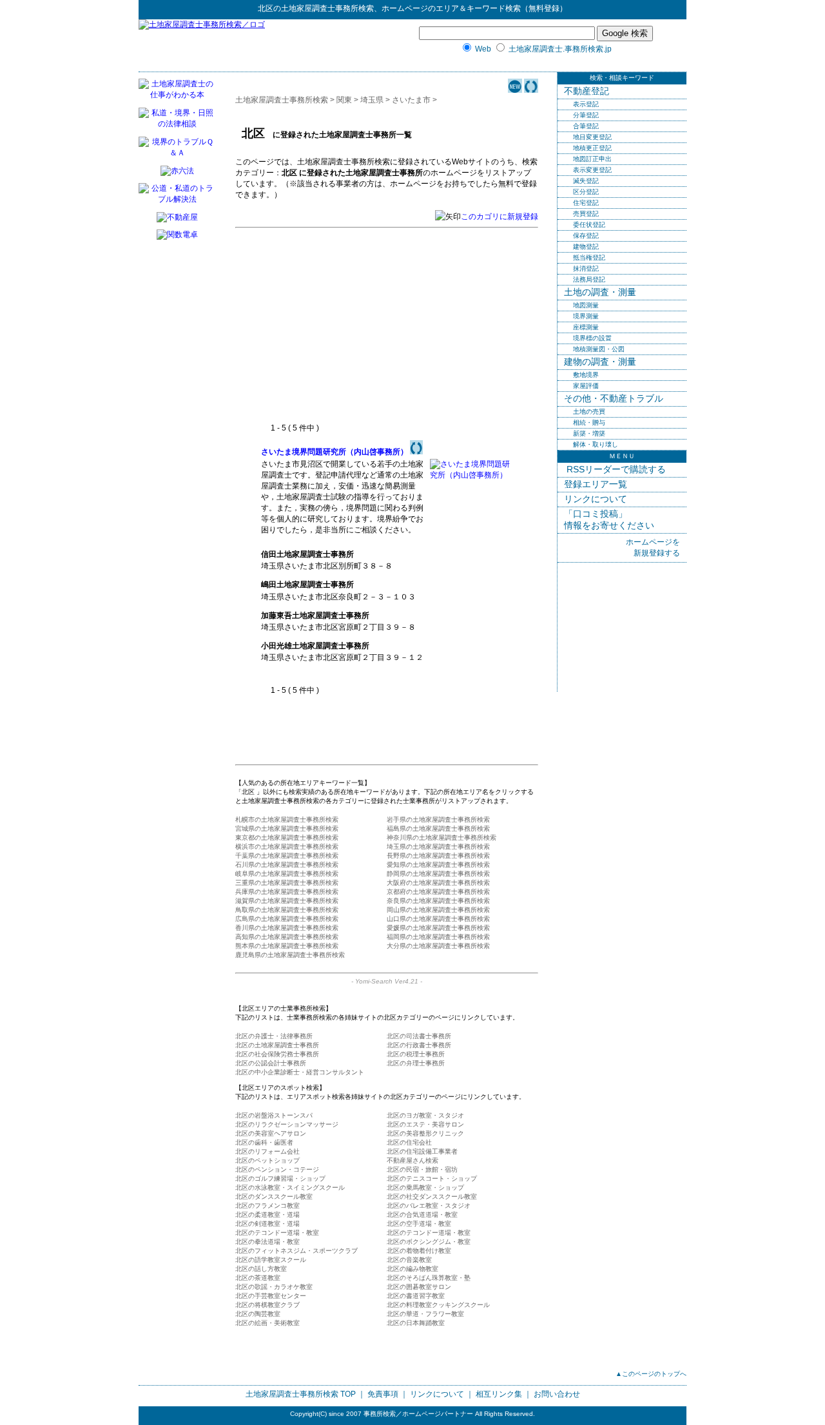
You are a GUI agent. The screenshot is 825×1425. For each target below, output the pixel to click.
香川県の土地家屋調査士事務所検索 (286, 927)
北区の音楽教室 (409, 1259)
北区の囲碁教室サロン (419, 1286)
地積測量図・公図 (599, 349)
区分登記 (586, 191)
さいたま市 (411, 99)
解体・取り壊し (595, 444)
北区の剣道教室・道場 (267, 1223)
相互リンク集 (499, 1394)
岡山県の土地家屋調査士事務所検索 (438, 909)
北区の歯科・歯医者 (264, 1142)
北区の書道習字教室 (416, 1295)
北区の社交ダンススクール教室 (432, 1196)
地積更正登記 (592, 147)
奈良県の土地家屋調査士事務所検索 (438, 900)
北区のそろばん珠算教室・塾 (429, 1277)
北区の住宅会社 (409, 1142)
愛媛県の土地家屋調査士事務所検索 (438, 927)
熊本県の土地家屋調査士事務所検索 (286, 945)
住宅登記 (586, 202)
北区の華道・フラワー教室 (425, 1313)
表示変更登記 (592, 169)
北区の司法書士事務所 (419, 1036)
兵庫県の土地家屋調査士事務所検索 (286, 891)
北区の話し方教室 (261, 1268)
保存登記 (586, 235)
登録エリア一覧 (595, 484)
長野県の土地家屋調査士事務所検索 (438, 855)
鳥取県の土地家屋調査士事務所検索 (286, 909)
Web (483, 48)
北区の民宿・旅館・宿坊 (422, 1169)
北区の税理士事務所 (416, 1054)
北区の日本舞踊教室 (416, 1322)
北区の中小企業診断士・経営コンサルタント (299, 1072)
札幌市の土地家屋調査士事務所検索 (286, 819)
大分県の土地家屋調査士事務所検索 (438, 945)
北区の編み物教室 (412, 1268)
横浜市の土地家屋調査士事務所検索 (286, 846)
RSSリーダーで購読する (615, 469)
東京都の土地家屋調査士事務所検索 (286, 837)
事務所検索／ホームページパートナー (418, 1413)
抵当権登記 (589, 257)
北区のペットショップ (267, 1160)
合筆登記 (586, 126)
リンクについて (595, 499)
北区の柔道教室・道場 (267, 1214)
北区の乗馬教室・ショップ (425, 1187)
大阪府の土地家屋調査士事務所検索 (438, 882)
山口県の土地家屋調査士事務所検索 (438, 918)
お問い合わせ (557, 1394)
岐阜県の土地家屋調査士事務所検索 (286, 873)
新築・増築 (589, 433)
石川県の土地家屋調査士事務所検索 (286, 864)
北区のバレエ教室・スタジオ (429, 1205)
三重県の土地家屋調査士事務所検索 (286, 882)
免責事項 (382, 1394)
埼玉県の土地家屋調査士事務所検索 (438, 846)
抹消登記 (586, 268)
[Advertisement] (369, 326)
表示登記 (586, 104)
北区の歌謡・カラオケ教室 (274, 1286)
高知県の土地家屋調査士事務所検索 (286, 936)
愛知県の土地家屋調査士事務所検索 (438, 864)
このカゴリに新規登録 (499, 216)
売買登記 (586, 213)
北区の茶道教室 (257, 1277)
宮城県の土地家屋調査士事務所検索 (286, 828)
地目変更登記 (592, 137)
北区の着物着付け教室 (419, 1250)
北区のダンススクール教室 (274, 1196)
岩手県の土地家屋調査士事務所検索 (438, 819)
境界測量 (586, 316)
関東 (344, 99)
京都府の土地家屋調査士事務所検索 (438, 891)
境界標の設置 (592, 338)
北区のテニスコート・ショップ (432, 1178)
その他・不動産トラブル (613, 398)
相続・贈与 (589, 422)
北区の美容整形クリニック (425, 1133)
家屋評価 (586, 385)
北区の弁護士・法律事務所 (274, 1036)
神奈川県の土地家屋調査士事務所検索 (441, 837)
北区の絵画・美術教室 (267, 1322)
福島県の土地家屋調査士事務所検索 (438, 828)
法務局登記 (589, 279)
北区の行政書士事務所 (419, 1045)
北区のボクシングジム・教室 (429, 1241)
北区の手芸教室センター (270, 1295)
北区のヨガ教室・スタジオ (425, 1115)
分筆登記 (586, 115)
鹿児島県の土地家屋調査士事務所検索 (290, 954)
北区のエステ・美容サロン (425, 1124)
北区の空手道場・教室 (419, 1223)
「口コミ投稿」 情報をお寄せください (609, 519)
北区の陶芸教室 (257, 1313)
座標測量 (586, 327)
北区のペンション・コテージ (277, 1169)
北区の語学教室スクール (270, 1259)
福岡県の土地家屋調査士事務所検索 (438, 936)
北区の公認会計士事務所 (270, 1063)
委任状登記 (589, 224)
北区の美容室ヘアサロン (270, 1133)
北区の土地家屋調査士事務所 (277, 1045)
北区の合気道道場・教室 (422, 1214)
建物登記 (586, 246)
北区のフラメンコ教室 (267, 1205)
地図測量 (586, 305)
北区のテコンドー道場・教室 (277, 1232)
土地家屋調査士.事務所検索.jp (560, 48)
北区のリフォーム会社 (267, 1151)
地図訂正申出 (592, 158)
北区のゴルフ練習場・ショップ (280, 1178)
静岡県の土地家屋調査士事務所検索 (438, 873)
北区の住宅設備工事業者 (422, 1151)
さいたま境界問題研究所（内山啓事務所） (334, 451)
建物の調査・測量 (600, 361)
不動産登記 (586, 91)
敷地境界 (586, 374)
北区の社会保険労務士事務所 (277, 1054)
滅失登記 (586, 180)
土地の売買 (589, 411)
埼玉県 (371, 99)
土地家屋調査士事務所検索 (327, 8)
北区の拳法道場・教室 (267, 1241)
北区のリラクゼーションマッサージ (286, 1124)
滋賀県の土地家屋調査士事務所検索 (286, 900)
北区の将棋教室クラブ (267, 1304)
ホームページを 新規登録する (653, 547)
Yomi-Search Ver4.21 (386, 981)
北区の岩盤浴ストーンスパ (274, 1115)
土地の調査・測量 (600, 292)
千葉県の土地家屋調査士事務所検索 (286, 855)
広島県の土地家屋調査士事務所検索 (286, 918)
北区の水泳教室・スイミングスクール (290, 1187)
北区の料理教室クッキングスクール (438, 1304)
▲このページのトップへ (651, 1373)
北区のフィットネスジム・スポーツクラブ (296, 1250)
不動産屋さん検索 (412, 1160)
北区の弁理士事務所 (416, 1063)
